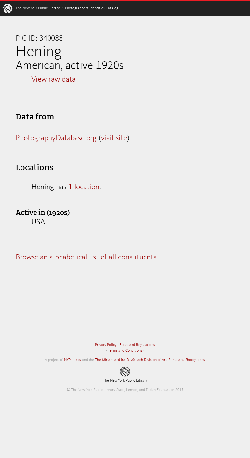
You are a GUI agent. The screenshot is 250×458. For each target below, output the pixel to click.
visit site (114, 138)
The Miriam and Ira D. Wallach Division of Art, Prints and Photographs (150, 360)
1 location (83, 187)
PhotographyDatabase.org (56, 138)
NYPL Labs (72, 360)
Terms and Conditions (125, 351)
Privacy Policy (105, 345)
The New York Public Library (38, 8)
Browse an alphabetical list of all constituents (86, 257)
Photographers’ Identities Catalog (91, 8)
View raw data (53, 80)
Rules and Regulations (137, 345)
